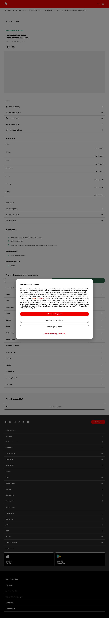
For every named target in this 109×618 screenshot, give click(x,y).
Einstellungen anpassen (54, 327)
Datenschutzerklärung (38, 298)
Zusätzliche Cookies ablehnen (54, 320)
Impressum (62, 334)
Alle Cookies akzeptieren (54, 314)
